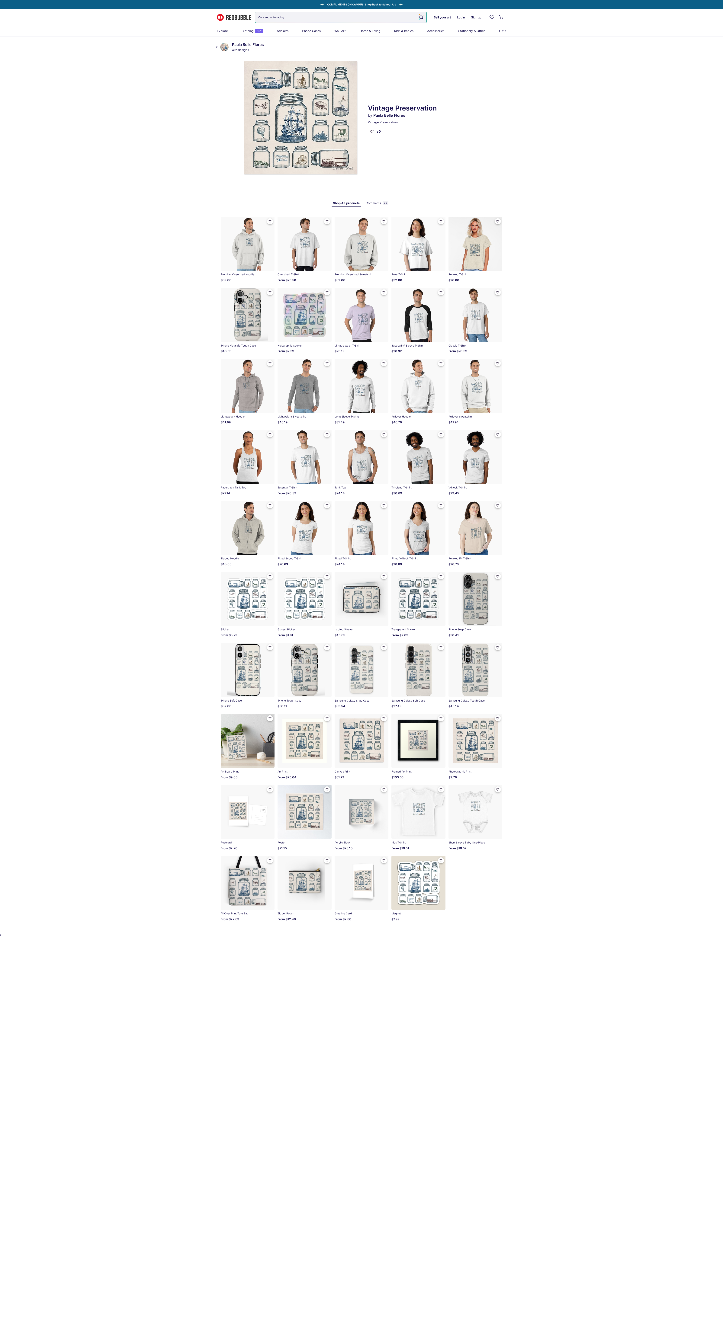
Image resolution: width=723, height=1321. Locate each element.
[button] (361, 4)
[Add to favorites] (371, 131)
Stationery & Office (471, 31)
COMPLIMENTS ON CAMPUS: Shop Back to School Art (361, 4)
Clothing (252, 31)
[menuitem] (222, 31)
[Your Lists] (491, 17)
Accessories (435, 31)
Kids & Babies (403, 31)
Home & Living (370, 31)
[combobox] (340, 17)
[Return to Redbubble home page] (234, 17)
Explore (222, 31)
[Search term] (421, 17)
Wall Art (340, 31)
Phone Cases (311, 31)
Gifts (502, 31)
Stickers (282, 31)
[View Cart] (501, 17)
